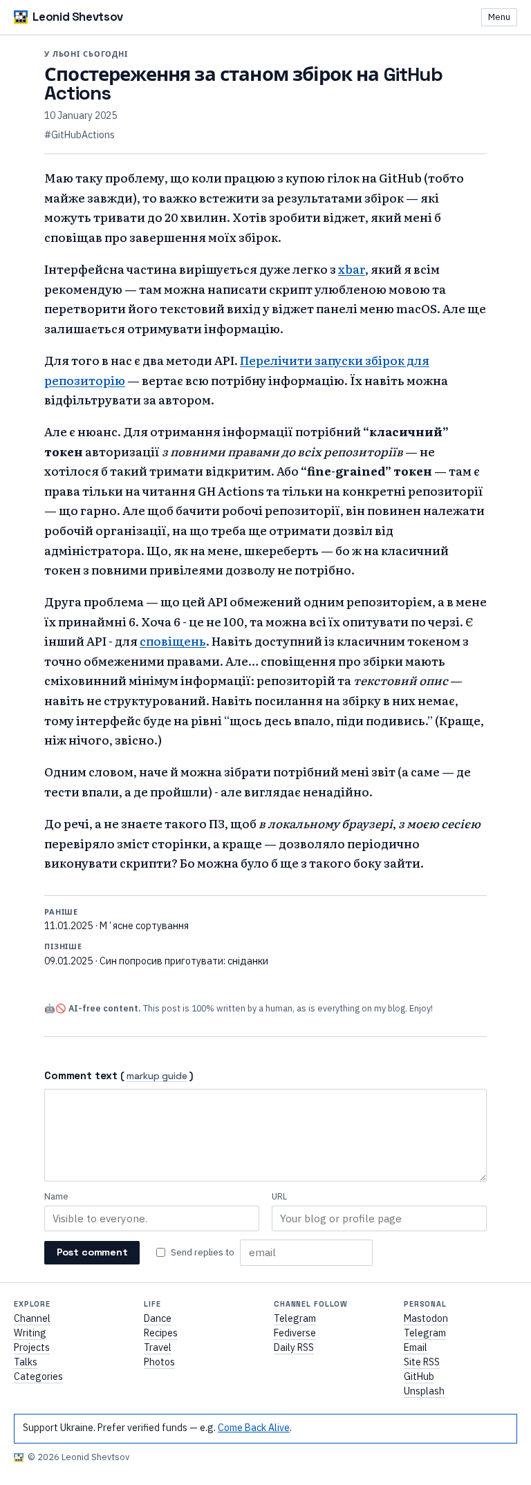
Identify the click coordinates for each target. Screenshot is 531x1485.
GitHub (419, 1376)
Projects (32, 1347)
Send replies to (202, 1252)
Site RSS (422, 1362)
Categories (38, 1376)
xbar (351, 268)
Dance (157, 1318)
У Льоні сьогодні (86, 54)
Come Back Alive (254, 1427)
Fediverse (295, 1333)
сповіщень (173, 640)
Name (56, 1196)
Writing (30, 1333)
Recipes (161, 1333)
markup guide (157, 1077)
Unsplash (424, 1391)
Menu (499, 16)
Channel (32, 1318)
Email (415, 1347)
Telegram (295, 1318)
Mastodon (426, 1318)
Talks (25, 1362)
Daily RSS (294, 1347)
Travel (157, 1347)
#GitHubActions (79, 135)
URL (279, 1196)
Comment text (81, 1075)
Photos (159, 1362)
